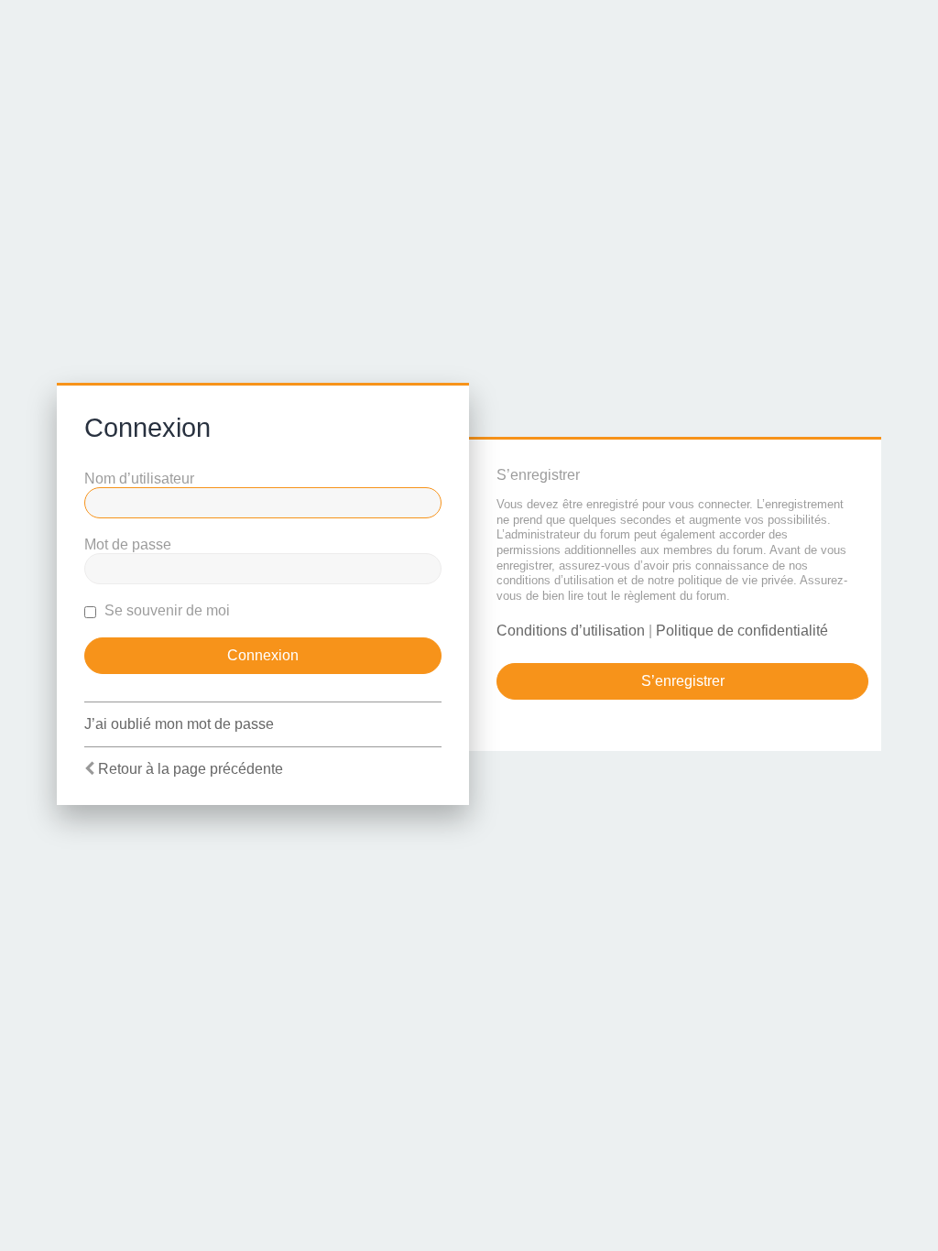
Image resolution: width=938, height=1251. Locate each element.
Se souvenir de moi (165, 610)
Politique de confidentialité (742, 630)
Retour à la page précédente (190, 769)
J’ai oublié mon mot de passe (179, 724)
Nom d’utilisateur (139, 478)
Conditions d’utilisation (570, 630)
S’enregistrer (683, 681)
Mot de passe (127, 544)
